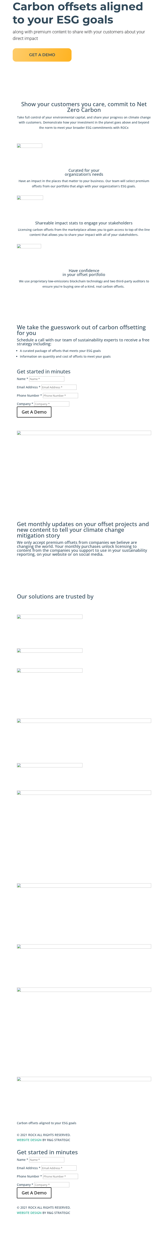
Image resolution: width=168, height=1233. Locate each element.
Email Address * (28, 387)
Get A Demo (34, 412)
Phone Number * (29, 395)
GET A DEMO (42, 54)
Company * (25, 404)
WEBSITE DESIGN (29, 1140)
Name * (22, 379)
